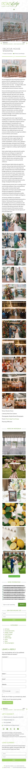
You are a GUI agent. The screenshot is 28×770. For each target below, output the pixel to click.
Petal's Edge (8, 637)
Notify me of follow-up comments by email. (14, 696)
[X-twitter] (10, 729)
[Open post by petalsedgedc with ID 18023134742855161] (14, 466)
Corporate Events (9, 630)
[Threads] (14, 729)
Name (4, 673)
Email (4, 679)
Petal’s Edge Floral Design (12, 419)
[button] (14, 9)
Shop (6, 641)
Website (4, 684)
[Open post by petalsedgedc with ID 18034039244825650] (14, 538)
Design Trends (9, 632)
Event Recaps (21, 53)
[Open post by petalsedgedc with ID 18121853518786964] (14, 514)
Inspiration (7, 636)
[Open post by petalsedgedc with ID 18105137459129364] (14, 490)
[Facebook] (18, 729)
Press (6, 639)
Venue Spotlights (9, 643)
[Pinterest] (7, 729)
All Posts (16, 53)
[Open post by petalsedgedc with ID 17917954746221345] (14, 443)
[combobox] (10, 604)
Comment (5, 657)
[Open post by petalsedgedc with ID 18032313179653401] (14, 562)
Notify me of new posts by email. (12, 699)
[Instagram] (3, 729)
